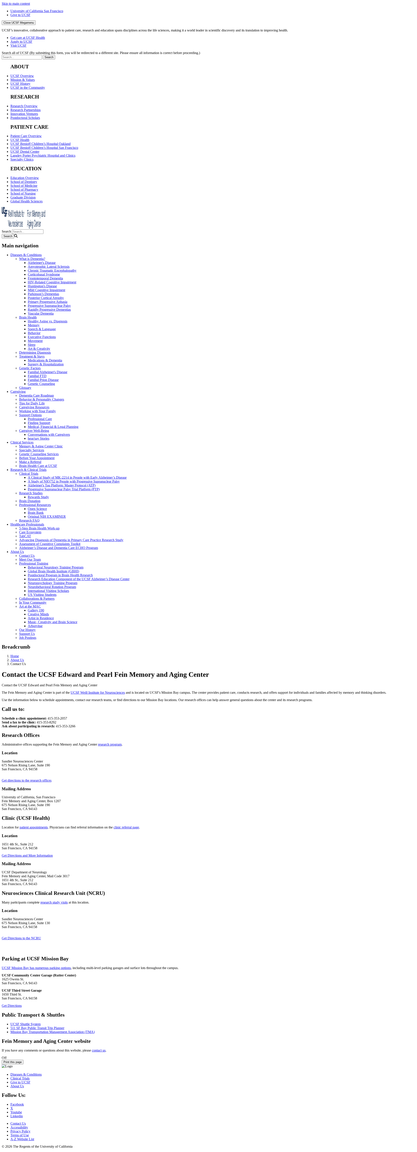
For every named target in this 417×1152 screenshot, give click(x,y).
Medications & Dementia (45, 360)
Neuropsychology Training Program (52, 583)
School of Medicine (23, 185)
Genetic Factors (30, 368)
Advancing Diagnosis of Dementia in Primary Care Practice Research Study (71, 540)
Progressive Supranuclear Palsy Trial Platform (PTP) (64, 489)
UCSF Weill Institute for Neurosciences (98, 692)
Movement (35, 341)
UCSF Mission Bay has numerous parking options (36, 968)
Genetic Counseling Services (39, 454)
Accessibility (19, 1127)
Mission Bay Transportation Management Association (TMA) (52, 1032)
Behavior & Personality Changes (41, 399)
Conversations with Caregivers (49, 434)
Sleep (31, 345)
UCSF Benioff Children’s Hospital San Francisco (44, 148)
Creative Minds (38, 614)
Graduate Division (23, 197)
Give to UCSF (20, 15)
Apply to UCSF (21, 41)
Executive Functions (42, 337)
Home (14, 656)
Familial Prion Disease (43, 380)
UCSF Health (19, 140)
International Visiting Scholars (48, 591)
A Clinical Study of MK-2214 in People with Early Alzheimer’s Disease (77, 477)
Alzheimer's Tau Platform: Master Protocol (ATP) (62, 485)
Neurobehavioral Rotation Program (52, 587)
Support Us (27, 634)
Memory (34, 325)
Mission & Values (22, 80)
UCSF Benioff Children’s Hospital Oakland (40, 144)
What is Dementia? (32, 259)
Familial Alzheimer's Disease (47, 372)
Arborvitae (35, 626)
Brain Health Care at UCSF (38, 466)
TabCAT (25, 536)
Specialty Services (31, 450)
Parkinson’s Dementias (43, 294)
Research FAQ (29, 520)
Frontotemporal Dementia (45, 278)
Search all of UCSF (101, 53)
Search (6, 231)
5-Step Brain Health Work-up (39, 528)
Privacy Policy (20, 1131)
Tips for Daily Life (32, 403)
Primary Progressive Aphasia (47, 302)
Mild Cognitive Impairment (46, 290)
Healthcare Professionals (27, 524)
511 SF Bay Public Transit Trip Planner (37, 1028)
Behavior (34, 333)
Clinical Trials (28, 473)
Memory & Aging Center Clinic (41, 446)
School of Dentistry (23, 182)
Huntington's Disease (42, 286)
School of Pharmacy (24, 189)
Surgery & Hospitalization (46, 364)
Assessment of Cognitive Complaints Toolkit (49, 544)
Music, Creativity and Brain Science (52, 622)
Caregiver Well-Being (34, 430)
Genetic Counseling (41, 384)
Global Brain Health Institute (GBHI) (53, 571)
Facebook (17, 1104)
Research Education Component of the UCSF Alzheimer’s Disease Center (78, 579)
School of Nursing (23, 193)
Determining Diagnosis (35, 352)
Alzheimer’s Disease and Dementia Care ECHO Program (58, 548)
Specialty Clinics (21, 159)
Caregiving (18, 391)
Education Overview (24, 178)
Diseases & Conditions (26, 255)
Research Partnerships (25, 110)
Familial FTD (37, 376)
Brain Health (28, 317)
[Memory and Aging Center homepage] (23, 227)
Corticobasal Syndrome (44, 274)
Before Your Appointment (37, 458)
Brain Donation (29, 501)
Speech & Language (42, 329)
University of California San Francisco (36, 11)
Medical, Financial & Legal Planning (53, 427)
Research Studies (31, 493)
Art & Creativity (39, 348)
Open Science (37, 509)
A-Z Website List (22, 1139)
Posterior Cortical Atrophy (46, 298)
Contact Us (27, 555)
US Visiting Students (42, 595)
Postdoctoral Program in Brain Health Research (60, 575)
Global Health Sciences (26, 201)
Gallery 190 (36, 610)
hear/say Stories (38, 438)
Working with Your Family (37, 411)
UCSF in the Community (27, 87)
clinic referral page (126, 827)
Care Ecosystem (30, 532)
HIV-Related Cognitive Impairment (52, 282)
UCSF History (20, 83)
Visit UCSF (18, 45)
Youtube (16, 1112)
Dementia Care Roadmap (36, 395)
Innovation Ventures (24, 114)
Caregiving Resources (34, 407)
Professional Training (33, 563)
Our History (27, 630)
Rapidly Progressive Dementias (49, 309)
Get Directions (12, 1005)
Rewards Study (38, 497)
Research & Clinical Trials (28, 470)
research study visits (54, 902)
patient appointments (34, 827)
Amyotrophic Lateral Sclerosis (49, 266)
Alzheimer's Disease (42, 263)
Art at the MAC (30, 606)
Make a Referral (30, 462)
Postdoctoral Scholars (25, 118)
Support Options (30, 415)
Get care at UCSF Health (27, 37)
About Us (17, 552)
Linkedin (16, 1116)
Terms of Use (19, 1135)
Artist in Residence (41, 618)
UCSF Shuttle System (25, 1024)
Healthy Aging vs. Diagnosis (47, 321)
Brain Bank (36, 512)
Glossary (25, 387)
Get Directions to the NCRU (21, 938)
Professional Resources (35, 505)
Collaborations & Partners (37, 598)
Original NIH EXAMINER (47, 516)
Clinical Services (21, 442)
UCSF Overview (22, 76)
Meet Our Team (30, 559)
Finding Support (39, 423)
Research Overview (24, 106)
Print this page (12, 1062)
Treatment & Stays (32, 356)
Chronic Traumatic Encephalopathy (52, 270)
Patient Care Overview (26, 136)
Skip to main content (16, 3)
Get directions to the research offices (26, 780)
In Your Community (32, 602)
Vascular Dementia (41, 313)
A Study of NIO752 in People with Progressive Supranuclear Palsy (74, 481)
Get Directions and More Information (27, 855)
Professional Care (40, 419)
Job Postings (27, 637)
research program (110, 744)
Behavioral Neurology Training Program (55, 567)
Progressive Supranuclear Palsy (49, 305)
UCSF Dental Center (24, 151)
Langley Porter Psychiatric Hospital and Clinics (42, 155)
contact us (99, 1050)
